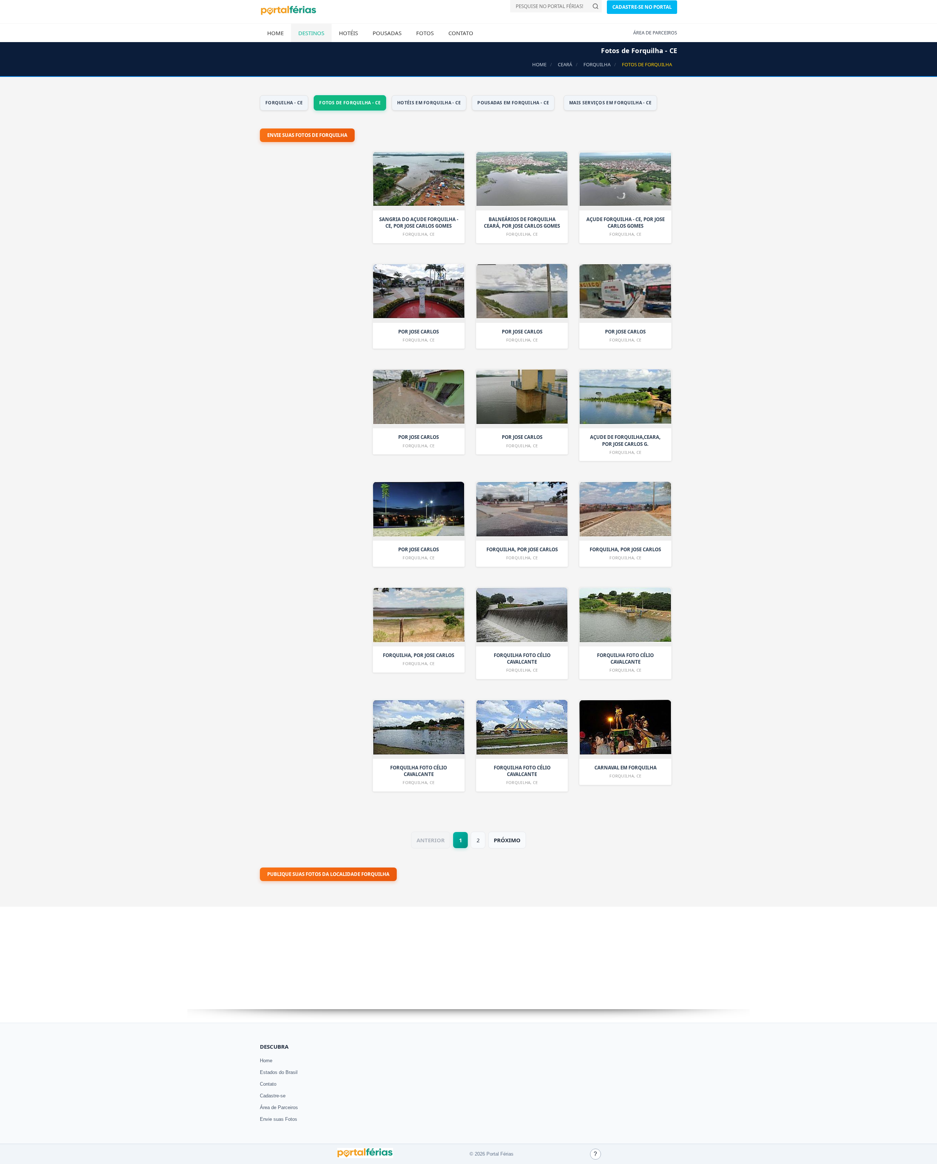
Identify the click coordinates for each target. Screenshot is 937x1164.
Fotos (425, 33)
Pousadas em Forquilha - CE (513, 103)
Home (275, 33)
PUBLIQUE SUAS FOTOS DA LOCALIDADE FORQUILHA (328, 874)
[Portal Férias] (288, 13)
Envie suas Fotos (278, 1119)
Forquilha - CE (284, 103)
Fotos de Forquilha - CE (350, 103)
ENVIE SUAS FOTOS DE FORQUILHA (307, 135)
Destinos (311, 33)
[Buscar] (595, 6)
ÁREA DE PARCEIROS (655, 33)
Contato (460, 33)
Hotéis (348, 33)
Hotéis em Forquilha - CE (429, 103)
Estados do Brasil (279, 1072)
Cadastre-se (272, 1095)
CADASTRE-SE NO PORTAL (642, 7)
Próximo (507, 840)
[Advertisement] (315, 343)
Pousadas (387, 33)
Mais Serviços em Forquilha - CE (610, 103)
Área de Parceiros (279, 1107)
